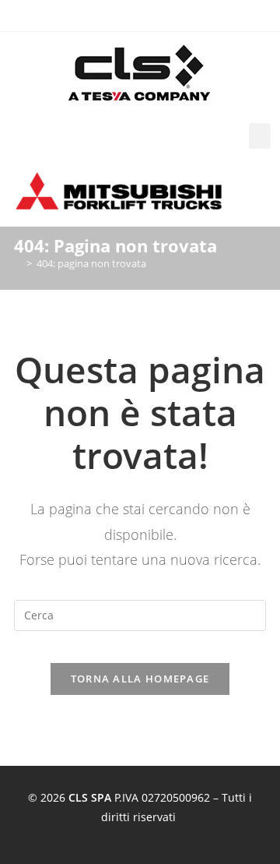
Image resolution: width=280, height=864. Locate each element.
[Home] (18, 263)
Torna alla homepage (140, 679)
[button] (260, 136)
